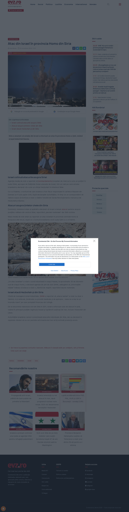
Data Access (64, 270)
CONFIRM (52, 264)
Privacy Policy (74, 270)
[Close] (95, 241)
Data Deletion (54, 270)
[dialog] (64, 256)
